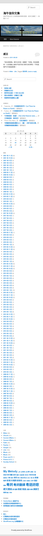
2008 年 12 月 (7, 384)
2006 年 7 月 (7, 410)
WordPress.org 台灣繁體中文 (13, 521)
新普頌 (19, 480)
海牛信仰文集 (11, 13)
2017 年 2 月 (7, 230)
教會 (36, 477)
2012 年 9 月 (7, 321)
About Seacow (14, 39)
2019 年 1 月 (7, 201)
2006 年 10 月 (7, 403)
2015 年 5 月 (7, 252)
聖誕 (24, 489)
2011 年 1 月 (7, 357)
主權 (31, 472)
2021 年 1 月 (7, 170)
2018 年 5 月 (7, 208)
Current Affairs (8, 438)
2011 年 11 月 (7, 340)
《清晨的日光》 (8, 90)
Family (5, 445)
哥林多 (27, 475)
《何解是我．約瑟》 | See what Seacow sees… (20, 116)
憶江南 (33, 478)
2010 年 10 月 (7, 364)
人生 (34, 472)
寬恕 (12, 478)
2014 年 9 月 (7, 271)
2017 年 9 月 (7, 215)
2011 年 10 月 (7, 343)
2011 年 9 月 (7, 345)
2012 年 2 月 (7, 336)
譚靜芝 (36, 489)
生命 (32, 481)
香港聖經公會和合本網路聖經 (13, 506)
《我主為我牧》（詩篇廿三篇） (13, 95)
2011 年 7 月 (7, 348)
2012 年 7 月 (7, 326)
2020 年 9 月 (7, 177)
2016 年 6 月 (7, 237)
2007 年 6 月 (7, 401)
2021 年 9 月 (7, 160)
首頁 (5, 39)
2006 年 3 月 (7, 415)
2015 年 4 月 (7, 254)
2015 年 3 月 (7, 256)
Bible (11, 71)
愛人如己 (27, 478)
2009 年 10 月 (7, 377)
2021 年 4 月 (7, 165)
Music (5, 452)
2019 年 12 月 (7, 194)
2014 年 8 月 (7, 273)
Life (15, 71)
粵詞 (9, 484)
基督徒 (5, 478)
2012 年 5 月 (7, 331)
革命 (11, 492)
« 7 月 (10, 147)
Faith (5, 442)
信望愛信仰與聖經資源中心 (12, 503)
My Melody (10, 471)
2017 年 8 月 (7, 218)
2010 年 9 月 (7, 367)
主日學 (27, 472)
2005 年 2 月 (7, 425)
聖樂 (15, 489)
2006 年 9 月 (7, 405)
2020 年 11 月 (7, 172)
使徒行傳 (6, 475)
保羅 (10, 475)
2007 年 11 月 (7, 391)
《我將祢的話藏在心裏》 (11, 98)
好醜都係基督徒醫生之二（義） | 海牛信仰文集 (20, 123)
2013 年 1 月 (7, 312)
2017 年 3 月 (7, 228)
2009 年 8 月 (7, 379)
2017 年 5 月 (7, 223)
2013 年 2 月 (7, 309)
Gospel (5, 447)
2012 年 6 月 (7, 328)
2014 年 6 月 (7, 278)
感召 (5, 53)
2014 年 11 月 (7, 266)
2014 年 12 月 (7, 264)
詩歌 (31, 489)
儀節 (17, 475)
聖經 (20, 489)
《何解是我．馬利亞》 (11, 118)
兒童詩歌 (21, 475)
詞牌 (28, 489)
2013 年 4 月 (7, 304)
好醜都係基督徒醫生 (11, 125)
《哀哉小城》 (7, 88)
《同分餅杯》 (23, 120)
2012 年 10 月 (7, 319)
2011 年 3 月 (7, 355)
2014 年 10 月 (7, 268)
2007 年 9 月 (7, 393)
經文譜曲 (7, 489)
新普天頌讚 (11, 480)
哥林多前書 (32, 475)
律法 (18, 478)
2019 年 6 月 (7, 199)
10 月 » (31, 147)
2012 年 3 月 (7, 333)
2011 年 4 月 (7, 353)
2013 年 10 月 (7, 297)
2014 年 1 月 (7, 290)
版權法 (28, 481)
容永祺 (25, 71)
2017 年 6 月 (7, 220)
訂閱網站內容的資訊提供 (11, 516)
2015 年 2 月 (7, 259)
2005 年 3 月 (7, 422)
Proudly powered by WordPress (21, 530)
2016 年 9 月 (7, 235)
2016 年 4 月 (7, 242)
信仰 (14, 475)
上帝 (19, 472)
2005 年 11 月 (7, 417)
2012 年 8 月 (7, 324)
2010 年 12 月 (7, 360)
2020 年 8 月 (7, 180)
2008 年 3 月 (7, 386)
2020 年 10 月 (7, 175)
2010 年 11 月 (7, 362)
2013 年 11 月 (7, 295)
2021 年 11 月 (7, 155)
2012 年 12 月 (7, 314)
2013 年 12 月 (7, 292)
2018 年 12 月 (7, 204)
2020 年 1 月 (7, 191)
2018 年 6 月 (7, 206)
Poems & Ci (7, 459)
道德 (4, 492)
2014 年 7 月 (7, 276)
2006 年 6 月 (7, 413)
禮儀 (4, 485)
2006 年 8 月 (7, 408)
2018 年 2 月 (7, 211)
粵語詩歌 (32, 484)
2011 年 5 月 (7, 350)
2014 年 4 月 (7, 283)
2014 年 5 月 (7, 280)
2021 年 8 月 (7, 163)
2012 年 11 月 (7, 316)
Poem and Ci (7, 457)
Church (5, 435)
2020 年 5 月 (7, 184)
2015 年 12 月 (7, 247)
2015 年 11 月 (7, 249)
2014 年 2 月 (7, 288)
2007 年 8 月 (7, 396)
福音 (35, 480)
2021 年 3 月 (7, 167)
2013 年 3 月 (7, 307)
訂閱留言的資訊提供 (10, 519)
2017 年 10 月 (7, 213)
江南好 (24, 481)
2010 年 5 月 (7, 369)
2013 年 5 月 (7, 302)
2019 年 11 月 (7, 196)
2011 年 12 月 (7, 338)
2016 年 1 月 (7, 244)
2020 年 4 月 (7, 187)
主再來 (23, 472)
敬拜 (4, 480)
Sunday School (8, 462)
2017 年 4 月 (7, 225)
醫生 (8, 492)
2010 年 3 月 (7, 372)
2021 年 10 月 (7, 158)
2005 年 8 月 (7, 420)
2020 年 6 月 (7, 182)
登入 (4, 514)
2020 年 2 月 (7, 189)
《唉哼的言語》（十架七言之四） (14, 93)
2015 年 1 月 (7, 261)
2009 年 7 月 (7, 381)
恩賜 (21, 478)
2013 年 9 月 (7, 300)
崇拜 (15, 477)
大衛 (9, 478)
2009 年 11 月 (7, 374)
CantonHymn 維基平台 (11, 501)
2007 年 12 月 (7, 388)
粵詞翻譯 (19, 485)
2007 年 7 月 (7, 398)
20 (15, 143)
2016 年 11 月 (7, 232)
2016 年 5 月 (7, 240)
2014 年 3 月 (7, 285)
